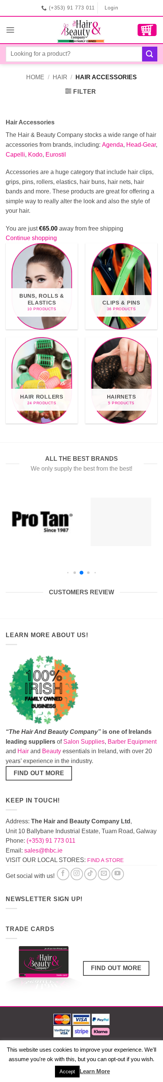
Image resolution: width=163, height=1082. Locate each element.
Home (35, 77)
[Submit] (149, 54)
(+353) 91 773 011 (51, 840)
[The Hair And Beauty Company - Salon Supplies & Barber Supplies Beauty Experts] (81, 30)
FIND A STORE (105, 860)
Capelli (15, 154)
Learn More (95, 1071)
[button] (10, 29)
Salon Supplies (84, 741)
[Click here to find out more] (44, 970)
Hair (60, 77)
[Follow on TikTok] (90, 874)
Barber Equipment (132, 741)
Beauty (51, 751)
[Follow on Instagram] (77, 874)
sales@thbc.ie (43, 850)
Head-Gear (141, 144)
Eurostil (55, 154)
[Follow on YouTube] (117, 874)
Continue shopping (31, 238)
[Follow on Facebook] (63, 874)
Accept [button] (67, 1071)
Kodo (35, 154)
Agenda (112, 144)
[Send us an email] (104, 874)
